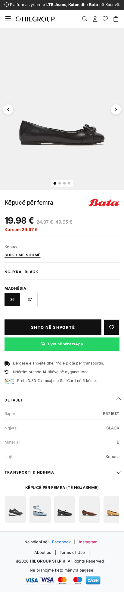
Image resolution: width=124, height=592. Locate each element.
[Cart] (116, 19)
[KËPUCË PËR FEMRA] (15, 509)
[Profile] (95, 19)
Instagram (88, 541)
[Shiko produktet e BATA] (103, 202)
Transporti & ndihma (29, 472)
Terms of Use (72, 552)
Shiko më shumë (22, 255)
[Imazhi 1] (55, 183)
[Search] (85, 19)
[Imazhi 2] (59, 183)
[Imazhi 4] (69, 183)
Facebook (61, 541)
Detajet (14, 400)
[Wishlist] (105, 19)
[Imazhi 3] (64, 183)
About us (42, 552)
